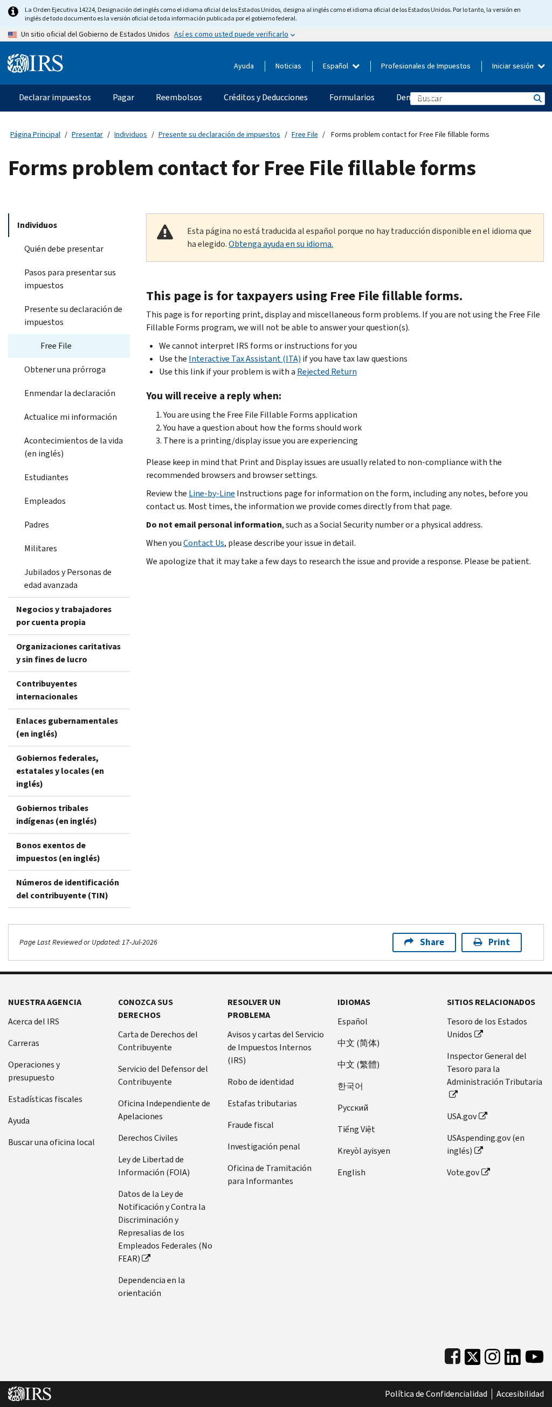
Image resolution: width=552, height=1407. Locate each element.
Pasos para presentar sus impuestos (70, 279)
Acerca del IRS (33, 1021)
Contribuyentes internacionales (47, 690)
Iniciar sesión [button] (513, 66)
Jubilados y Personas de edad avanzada (68, 578)
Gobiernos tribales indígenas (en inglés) (56, 814)
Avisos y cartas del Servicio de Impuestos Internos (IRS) (275, 1047)
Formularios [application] (352, 97)
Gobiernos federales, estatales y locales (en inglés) (60, 770)
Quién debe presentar (64, 248)
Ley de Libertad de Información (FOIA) (154, 1166)
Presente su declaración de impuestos (219, 134)
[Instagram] (492, 1354)
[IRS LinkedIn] (513, 1354)
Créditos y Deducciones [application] (266, 97)
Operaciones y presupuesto (34, 1071)
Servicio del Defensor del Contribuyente (163, 1075)
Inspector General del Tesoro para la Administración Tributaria (494, 1068)
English (351, 1172)
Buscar (537, 98)
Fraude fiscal (250, 1125)
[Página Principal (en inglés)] (35, 59)
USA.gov (462, 1116)
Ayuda (244, 66)
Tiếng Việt (356, 1129)
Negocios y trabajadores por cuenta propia (64, 616)
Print (499, 942)
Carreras (23, 1043)
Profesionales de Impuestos (426, 66)
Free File (305, 134)
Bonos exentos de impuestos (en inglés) (58, 852)
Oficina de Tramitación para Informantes (269, 1174)
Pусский (352, 1107)
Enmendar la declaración (69, 393)
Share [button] (432, 942)
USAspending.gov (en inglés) (486, 1144)
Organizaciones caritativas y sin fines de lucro (68, 653)
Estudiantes (46, 477)
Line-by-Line (212, 493)
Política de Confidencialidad (436, 1394)
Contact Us (203, 543)
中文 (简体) (358, 1043)
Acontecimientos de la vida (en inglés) (73, 447)
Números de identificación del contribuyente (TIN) (67, 889)
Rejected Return (327, 371)
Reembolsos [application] (179, 97)
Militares (40, 548)
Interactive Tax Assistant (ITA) (245, 358)
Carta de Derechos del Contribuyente (158, 1041)
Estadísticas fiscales (45, 1099)
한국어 (350, 1086)
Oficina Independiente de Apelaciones (164, 1110)
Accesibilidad (520, 1394)
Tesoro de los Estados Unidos (487, 1028)
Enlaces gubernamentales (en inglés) (67, 727)
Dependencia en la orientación (151, 1286)
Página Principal (35, 134)
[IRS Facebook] (452, 1354)
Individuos (130, 134)
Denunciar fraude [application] (427, 97)
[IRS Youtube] (534, 1354)
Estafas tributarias (262, 1103)
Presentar (87, 134)
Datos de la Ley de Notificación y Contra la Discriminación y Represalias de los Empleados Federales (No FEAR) (165, 1226)
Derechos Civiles (148, 1137)
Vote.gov (463, 1172)
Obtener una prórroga (65, 369)
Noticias (288, 66)
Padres (36, 524)
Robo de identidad (260, 1081)
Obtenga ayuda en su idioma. (281, 243)
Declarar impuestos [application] (55, 97)
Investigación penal (263, 1146)
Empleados (45, 501)
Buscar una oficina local (51, 1142)
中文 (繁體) (358, 1064)
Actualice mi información (70, 416)
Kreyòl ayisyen (363, 1150)
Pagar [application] (123, 97)
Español (336, 66)
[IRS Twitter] (473, 1354)
